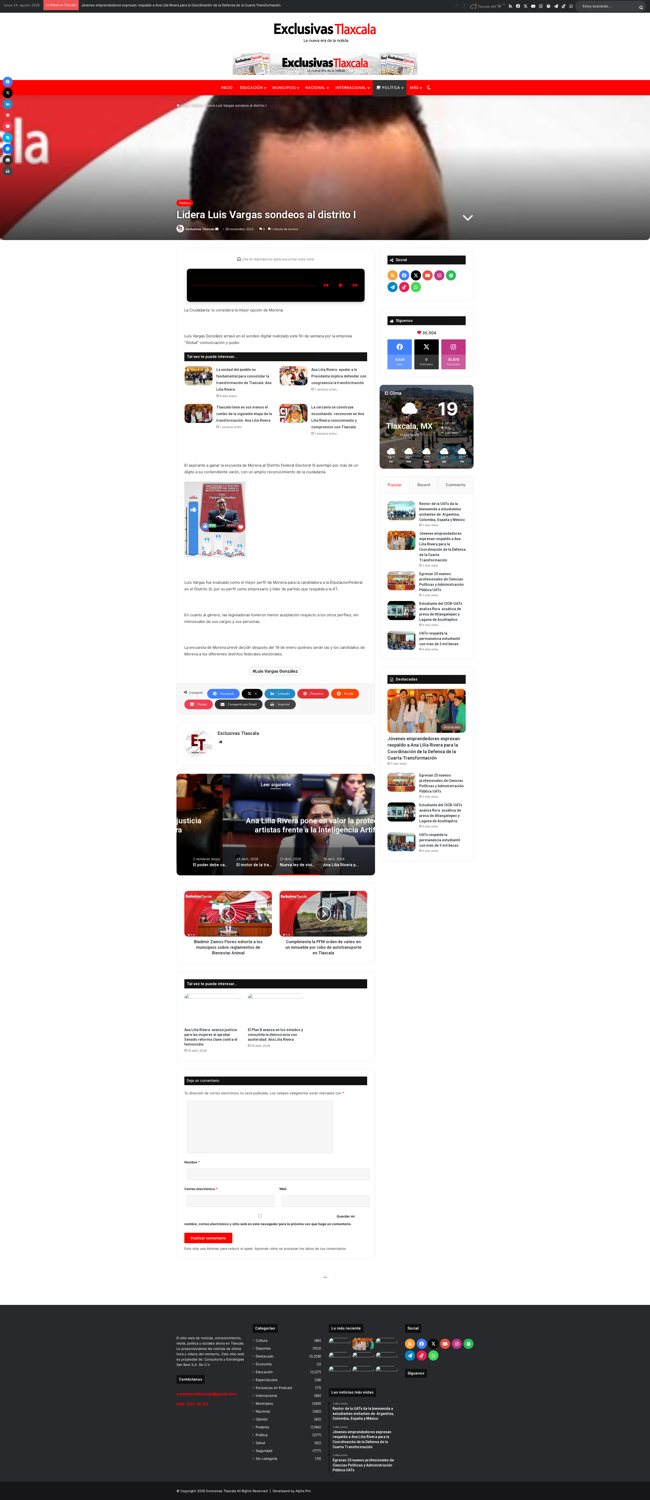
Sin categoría (266, 1459)
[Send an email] (216, 229)
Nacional (315, 87)
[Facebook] (8, 82)
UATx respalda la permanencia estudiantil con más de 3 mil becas (439, 638)
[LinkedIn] (8, 104)
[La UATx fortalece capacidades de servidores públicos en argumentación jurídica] (386, 1372)
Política (390, 87)
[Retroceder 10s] (325, 285)
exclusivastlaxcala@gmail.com (206, 1393)
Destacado (275, 801)
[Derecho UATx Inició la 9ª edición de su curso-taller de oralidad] (339, 1372)
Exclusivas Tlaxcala (200, 229)
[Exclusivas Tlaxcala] (325, 32)
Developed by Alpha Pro (292, 1491)
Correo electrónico (201, 1189)
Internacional (350, 87)
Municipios (284, 87)
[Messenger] (8, 149)
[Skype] (8, 138)
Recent (423, 484)
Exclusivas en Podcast (274, 1388)
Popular (395, 484)
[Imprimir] (8, 171)
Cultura (262, 1340)
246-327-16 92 (192, 1404)
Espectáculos (267, 1380)
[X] (8, 93)
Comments (455, 484)
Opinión (262, 1419)
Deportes (263, 1348)
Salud (260, 1443)
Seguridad (264, 1451)
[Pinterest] (8, 115)
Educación (251, 87)
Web (282, 1189)
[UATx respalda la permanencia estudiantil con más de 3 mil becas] (401, 640)
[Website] (221, 742)
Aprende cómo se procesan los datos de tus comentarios (300, 1248)
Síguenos (416, 1373)
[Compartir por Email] (8, 160)
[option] (275, 824)
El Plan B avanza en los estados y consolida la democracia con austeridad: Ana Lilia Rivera (275, 1034)
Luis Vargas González (276, 671)
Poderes (262, 1427)
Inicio (227, 87)
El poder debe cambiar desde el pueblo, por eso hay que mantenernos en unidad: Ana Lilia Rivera (276, 825)
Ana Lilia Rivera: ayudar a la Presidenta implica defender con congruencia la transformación (338, 376)
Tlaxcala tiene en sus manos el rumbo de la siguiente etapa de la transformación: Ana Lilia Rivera (244, 413)
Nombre (192, 1162)
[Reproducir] (340, 285)
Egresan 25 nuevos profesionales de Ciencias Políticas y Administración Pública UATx (148, 5)
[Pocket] (8, 126)
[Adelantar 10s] (355, 285)
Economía (264, 1364)
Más (414, 87)
